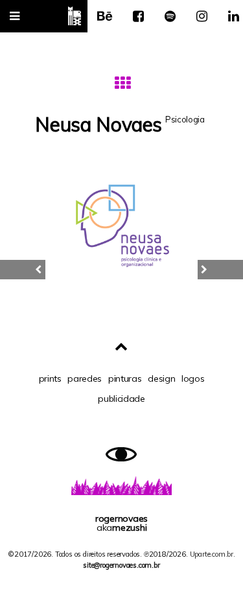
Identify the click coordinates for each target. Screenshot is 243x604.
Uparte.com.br (211, 554)
